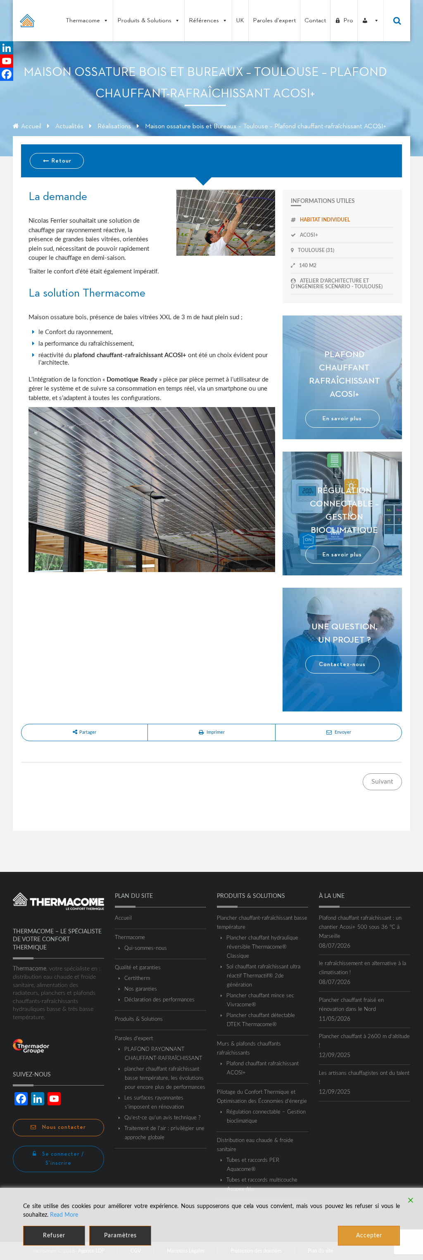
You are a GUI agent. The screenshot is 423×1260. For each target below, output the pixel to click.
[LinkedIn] (6, 47)
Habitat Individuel (325, 219)
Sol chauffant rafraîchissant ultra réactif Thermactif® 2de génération (263, 976)
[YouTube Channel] (6, 61)
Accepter (369, 1236)
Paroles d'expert (274, 20)
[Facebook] (6, 74)
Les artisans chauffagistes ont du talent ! (364, 1078)
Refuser (54, 1236)
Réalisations (114, 126)
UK (240, 20)
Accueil (31, 126)
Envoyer (343, 732)
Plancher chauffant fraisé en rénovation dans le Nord (351, 1005)
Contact (315, 20)
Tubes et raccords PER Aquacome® (253, 1165)
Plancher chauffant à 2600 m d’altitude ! (364, 1041)
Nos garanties (141, 989)
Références (204, 20)
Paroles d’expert (134, 1038)
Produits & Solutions (144, 20)
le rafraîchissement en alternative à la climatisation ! (362, 968)
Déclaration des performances (160, 1000)
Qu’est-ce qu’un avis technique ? (163, 1118)
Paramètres (120, 1236)
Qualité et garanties (138, 967)
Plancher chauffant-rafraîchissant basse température (262, 923)
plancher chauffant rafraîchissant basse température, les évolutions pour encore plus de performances (165, 1078)
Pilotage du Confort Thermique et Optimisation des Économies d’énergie (262, 1097)
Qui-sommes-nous (146, 948)
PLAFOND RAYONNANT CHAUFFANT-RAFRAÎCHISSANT (163, 1054)
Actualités (69, 126)
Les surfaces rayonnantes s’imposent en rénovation (154, 1102)
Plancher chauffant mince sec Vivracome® (260, 1000)
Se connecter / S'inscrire (62, 1159)
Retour (60, 161)
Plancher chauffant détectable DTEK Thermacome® (261, 1020)
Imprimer (216, 732)
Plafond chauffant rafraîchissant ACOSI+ (263, 1068)
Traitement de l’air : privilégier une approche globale (164, 1133)
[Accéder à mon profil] (370, 20)
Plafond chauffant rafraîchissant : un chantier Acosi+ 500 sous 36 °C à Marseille (360, 927)
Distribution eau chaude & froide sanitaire (255, 1145)
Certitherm (137, 978)
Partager (87, 732)
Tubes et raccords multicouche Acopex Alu (262, 1185)
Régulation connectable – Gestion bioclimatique (266, 1116)
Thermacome (83, 20)
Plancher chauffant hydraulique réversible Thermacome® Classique (262, 947)
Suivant (382, 781)
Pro (348, 20)
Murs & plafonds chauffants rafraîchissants (249, 1048)
